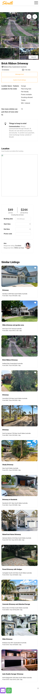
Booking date (8, 219)
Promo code (8, 234)
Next (37, 276)
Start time (7, 224)
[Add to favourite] (34, 16)
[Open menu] (36, 3)
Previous (2, 276)
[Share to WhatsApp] (9, 690)
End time (7, 229)
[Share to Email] (3, 690)
